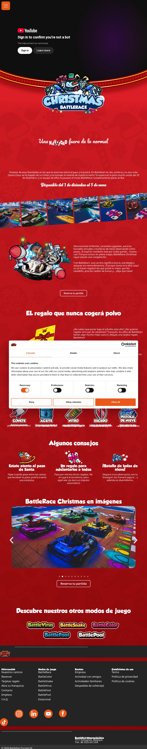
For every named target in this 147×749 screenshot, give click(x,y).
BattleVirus (45, 685)
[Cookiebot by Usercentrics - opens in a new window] (123, 345)
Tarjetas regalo (10, 681)
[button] (11, 540)
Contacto (6, 690)
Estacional (44, 699)
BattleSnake (45, 681)
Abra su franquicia (12, 685)
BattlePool (44, 694)
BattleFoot (44, 690)
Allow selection (73, 402)
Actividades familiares (88, 681)
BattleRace (44, 672)
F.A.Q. (4, 699)
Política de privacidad (125, 676)
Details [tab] (73, 353)
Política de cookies (123, 681)
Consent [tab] (30, 353)
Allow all (115, 402)
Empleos (6, 694)
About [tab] (116, 353)
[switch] (57, 390)
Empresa (80, 672)
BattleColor (45, 676)
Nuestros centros (12, 672)
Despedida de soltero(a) (89, 685)
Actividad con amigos (88, 676)
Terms (115, 672)
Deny (31, 402)
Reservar (6, 676)
